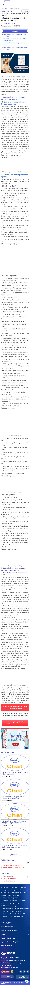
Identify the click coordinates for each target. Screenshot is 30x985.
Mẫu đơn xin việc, (24, 890)
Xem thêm (14, 854)
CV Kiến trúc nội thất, (7, 908)
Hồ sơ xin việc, (5, 887)
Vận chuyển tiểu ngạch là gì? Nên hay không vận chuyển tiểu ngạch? (14, 822)
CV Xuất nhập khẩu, (13, 903)
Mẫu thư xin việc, (5, 892)
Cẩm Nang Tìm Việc (8, 881)
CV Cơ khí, (3, 903)
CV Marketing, (14, 900)
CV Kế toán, (16, 895)
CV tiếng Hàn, (5, 890)
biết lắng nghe (7, 863)
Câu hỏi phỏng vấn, (6, 895)
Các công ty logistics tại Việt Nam (15, 723)
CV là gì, (25, 892)
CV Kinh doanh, (5, 898)
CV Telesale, (13, 914)
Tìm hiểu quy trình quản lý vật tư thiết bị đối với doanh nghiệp (15, 773)
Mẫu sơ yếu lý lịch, (17, 892)
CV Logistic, (4, 916)
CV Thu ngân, (4, 914)
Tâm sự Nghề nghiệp (9, 878)
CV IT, (12, 898)
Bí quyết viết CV (7, 876)
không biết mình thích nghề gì (12, 865)
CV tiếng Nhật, (14, 890)
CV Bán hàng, (4, 900)
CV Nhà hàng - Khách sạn (16, 916)
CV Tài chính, (21, 914)
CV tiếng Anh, (14, 887)
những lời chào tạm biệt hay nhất (13, 867)
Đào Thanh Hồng (10, 23)
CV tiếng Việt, (23, 887)
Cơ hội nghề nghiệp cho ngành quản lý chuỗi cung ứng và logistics (14, 846)
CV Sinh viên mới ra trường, (8, 906)
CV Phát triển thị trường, (8, 911)
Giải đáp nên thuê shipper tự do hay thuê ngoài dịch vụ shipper (13, 797)
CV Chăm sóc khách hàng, (21, 908)
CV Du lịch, (19, 911)
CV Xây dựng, (22, 900)
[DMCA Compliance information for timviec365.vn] (12, 971)
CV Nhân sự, (18, 898)
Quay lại (25, 11)
